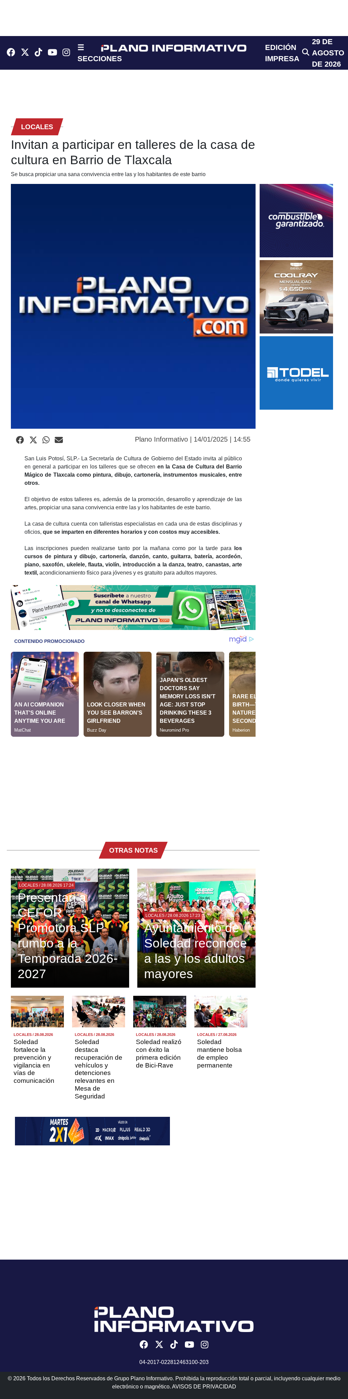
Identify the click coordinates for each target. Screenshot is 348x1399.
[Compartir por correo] (59, 440)
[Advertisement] (133, 784)
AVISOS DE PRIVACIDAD (204, 1386)
